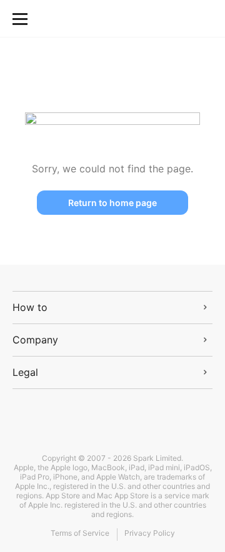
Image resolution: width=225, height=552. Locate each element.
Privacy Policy (149, 533)
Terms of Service (80, 533)
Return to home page (112, 202)
